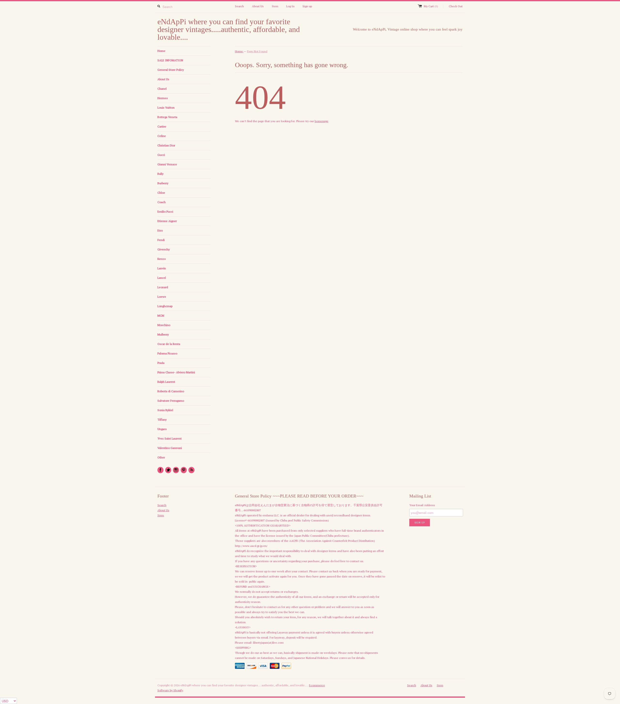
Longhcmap (164, 306)
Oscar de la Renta (168, 344)
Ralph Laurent (166, 382)
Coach (161, 202)
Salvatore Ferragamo (170, 400)
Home (161, 51)
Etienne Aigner (167, 221)
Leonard (162, 287)
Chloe (161, 192)
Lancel (161, 278)
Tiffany (162, 419)
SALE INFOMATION (170, 60)
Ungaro (162, 429)
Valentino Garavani (169, 448)
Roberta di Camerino (170, 391)
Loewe (161, 296)
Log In (290, 6)
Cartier (161, 126)
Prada (160, 363)
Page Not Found (257, 51)
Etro (160, 230)
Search (239, 6)
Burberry (162, 183)
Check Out (456, 6)
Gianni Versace (167, 164)
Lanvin (161, 268)
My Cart (431, 6)
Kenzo (161, 259)
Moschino (163, 325)
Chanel (162, 88)
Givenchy (163, 249)
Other (161, 457)
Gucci (161, 155)
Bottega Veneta (167, 117)
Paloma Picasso (167, 353)
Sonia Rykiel (165, 410)
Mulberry (163, 334)
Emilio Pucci (165, 211)
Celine (161, 136)
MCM (160, 315)
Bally (160, 174)
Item (275, 6)
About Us (258, 6)
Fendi (161, 240)
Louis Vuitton (166, 107)
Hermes (162, 98)
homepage (321, 121)
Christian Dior (166, 145)
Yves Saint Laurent (169, 438)
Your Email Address (422, 505)
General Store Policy (170, 70)
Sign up (307, 6)
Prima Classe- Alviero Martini (176, 372)
